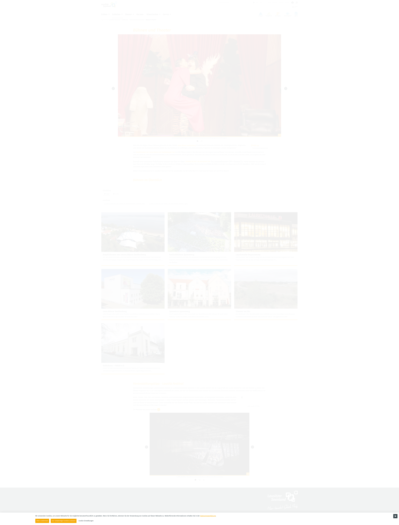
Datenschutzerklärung (208, 516)
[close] (395, 516)
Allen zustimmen (42, 521)
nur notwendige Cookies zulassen (63, 521)
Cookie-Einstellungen (86, 521)
